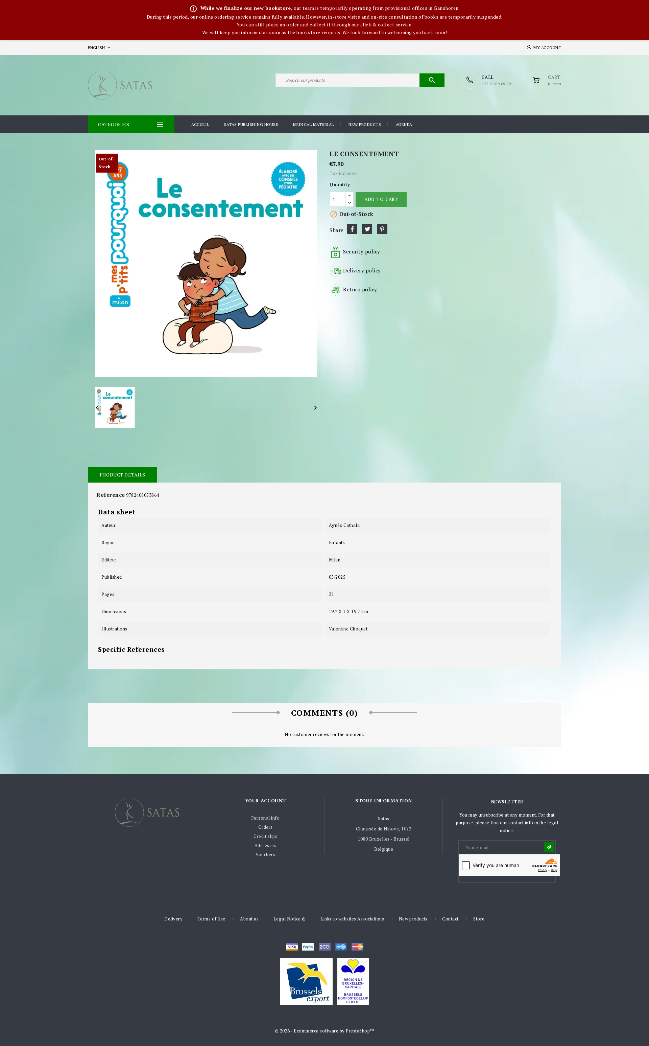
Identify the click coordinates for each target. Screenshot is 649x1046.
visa (292, 947)
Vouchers (265, 854)
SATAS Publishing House (251, 124)
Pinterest (382, 229)
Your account (265, 800)
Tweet (367, 229)
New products (364, 124)
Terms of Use (211, 919)
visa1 (357, 947)
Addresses (266, 845)
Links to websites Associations (352, 919)
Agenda (404, 124)
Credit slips (265, 836)
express (325, 947)
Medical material (313, 124)
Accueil (200, 124)
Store (479, 919)
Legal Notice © (289, 919)
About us (249, 919)
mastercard (341, 947)
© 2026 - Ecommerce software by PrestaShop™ (325, 1031)
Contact (450, 919)
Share (352, 229)
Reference (110, 494)
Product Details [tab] (122, 474)
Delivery (173, 919)
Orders (265, 827)
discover (308, 947)
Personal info (265, 818)
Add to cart (381, 199)
